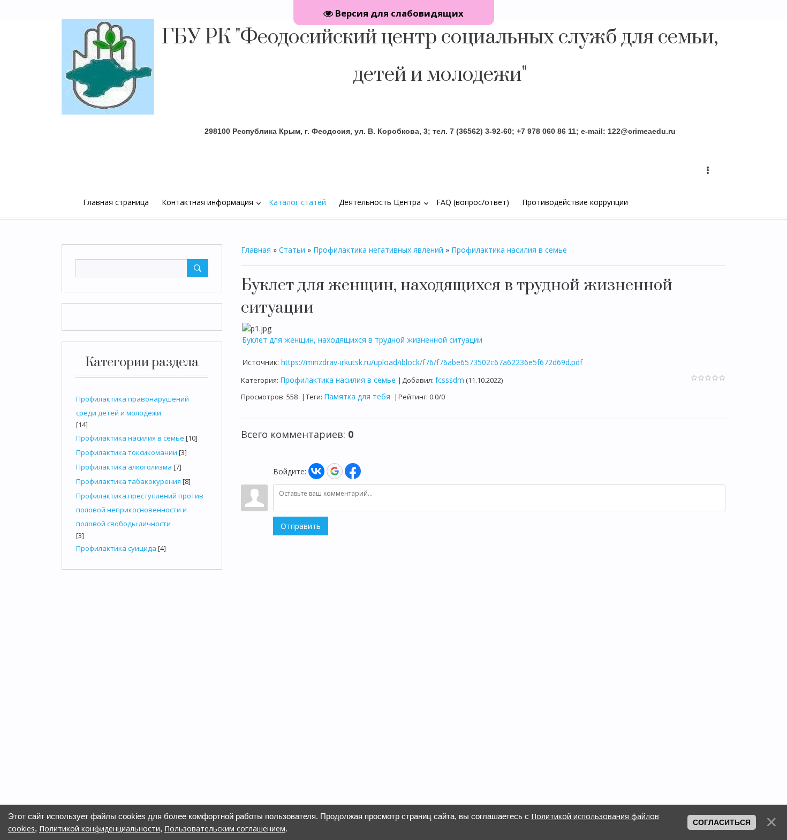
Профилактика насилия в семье (130, 438)
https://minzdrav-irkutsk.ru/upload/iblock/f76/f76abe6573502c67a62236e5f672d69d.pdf (431, 362)
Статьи (292, 250)
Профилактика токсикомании (126, 452)
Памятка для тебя (357, 396)
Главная (256, 250)
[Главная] (77, 202)
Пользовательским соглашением (224, 828)
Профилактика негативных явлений (378, 250)
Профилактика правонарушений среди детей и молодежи (132, 406)
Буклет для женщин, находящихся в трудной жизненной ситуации (362, 340)
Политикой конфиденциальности (99, 828)
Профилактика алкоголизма (124, 467)
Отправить (301, 526)
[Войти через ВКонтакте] (316, 471)
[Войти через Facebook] (353, 471)
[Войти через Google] (335, 471)
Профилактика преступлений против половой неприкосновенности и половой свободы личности (139, 509)
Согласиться (722, 822)
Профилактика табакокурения (128, 481)
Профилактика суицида (116, 548)
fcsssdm (449, 380)
